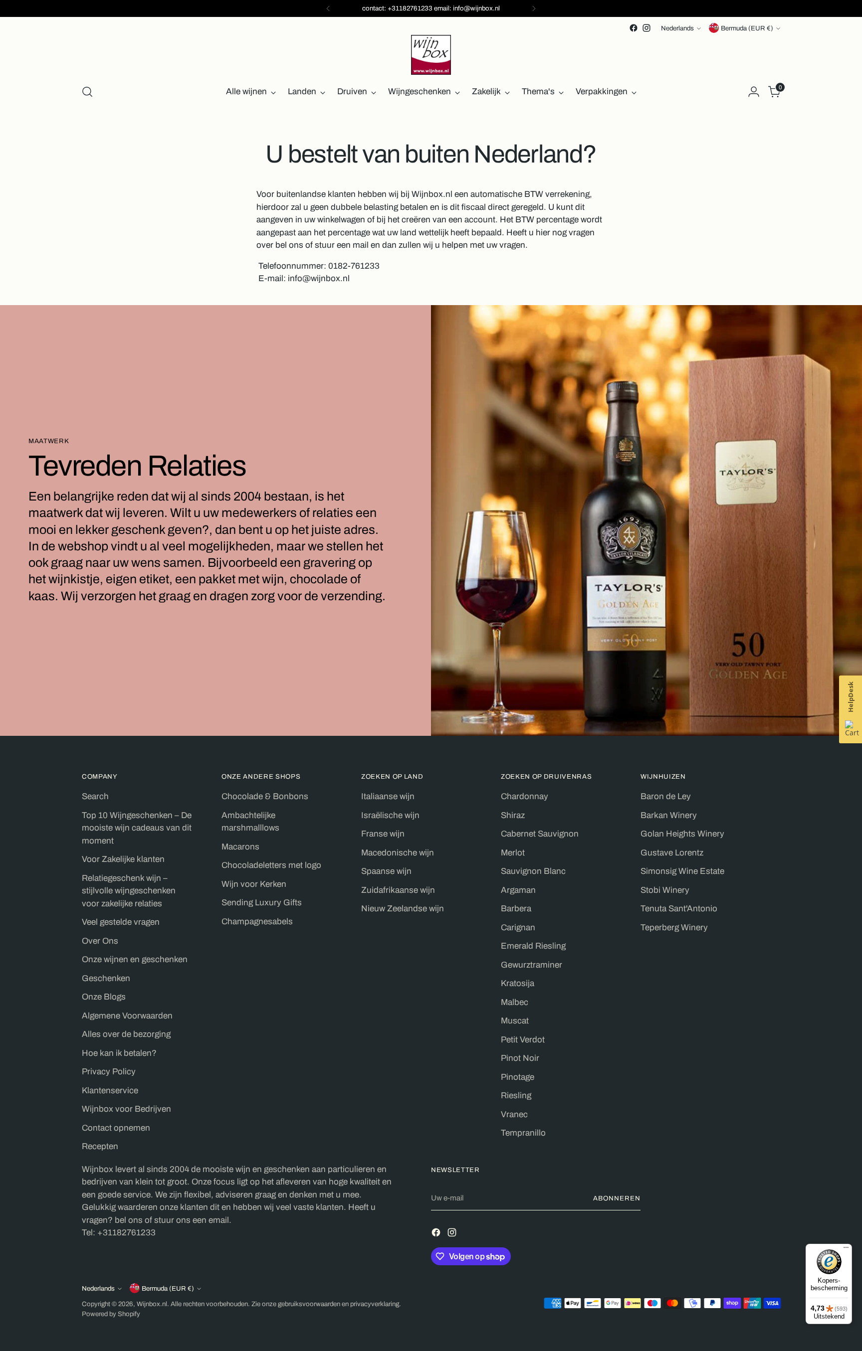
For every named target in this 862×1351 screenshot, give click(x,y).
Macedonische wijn (397, 852)
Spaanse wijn (386, 871)
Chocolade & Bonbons (264, 796)
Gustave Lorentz (672, 852)
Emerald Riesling (533, 946)
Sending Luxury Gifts (261, 902)
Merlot (513, 852)
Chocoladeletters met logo (271, 865)
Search (95, 796)
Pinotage (517, 1077)
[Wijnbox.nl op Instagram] (646, 27)
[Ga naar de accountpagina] (754, 92)
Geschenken (106, 978)
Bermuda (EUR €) (747, 28)
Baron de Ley (666, 796)
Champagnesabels (257, 921)
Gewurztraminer (531, 965)
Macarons (240, 846)
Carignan (518, 927)
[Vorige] (328, 8)
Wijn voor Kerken (253, 884)
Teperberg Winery (674, 927)
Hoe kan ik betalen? (119, 1053)
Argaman (518, 890)
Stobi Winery (665, 890)
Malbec (514, 1002)
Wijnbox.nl (152, 1304)
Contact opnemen (116, 1128)
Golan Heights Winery (682, 834)
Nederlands (677, 28)
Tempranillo (523, 1133)
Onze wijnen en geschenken (135, 959)
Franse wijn (383, 834)
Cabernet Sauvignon (540, 834)
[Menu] (846, 1250)
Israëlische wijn (390, 815)
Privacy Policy (109, 1071)
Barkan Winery (669, 815)
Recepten (100, 1146)
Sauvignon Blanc (533, 871)
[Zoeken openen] (87, 92)
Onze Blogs (104, 997)
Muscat (515, 1020)
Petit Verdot (523, 1039)
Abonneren (617, 1198)
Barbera (516, 908)
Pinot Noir (520, 1058)
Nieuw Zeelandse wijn (402, 908)
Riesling (516, 1095)
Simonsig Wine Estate (682, 871)
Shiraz (513, 815)
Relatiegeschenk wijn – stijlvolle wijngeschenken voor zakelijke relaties (129, 890)
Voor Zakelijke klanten (123, 859)
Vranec (514, 1114)
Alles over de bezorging (126, 1034)
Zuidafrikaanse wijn (398, 890)
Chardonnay (524, 796)
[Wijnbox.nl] (431, 55)
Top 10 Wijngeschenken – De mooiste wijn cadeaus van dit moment (137, 828)
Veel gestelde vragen (121, 922)
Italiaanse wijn (388, 796)
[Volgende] (534, 8)
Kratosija (517, 983)
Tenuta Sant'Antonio (679, 908)
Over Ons (100, 941)
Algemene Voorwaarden (127, 1015)
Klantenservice (110, 1090)
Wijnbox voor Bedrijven (126, 1109)
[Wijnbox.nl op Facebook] (633, 27)
